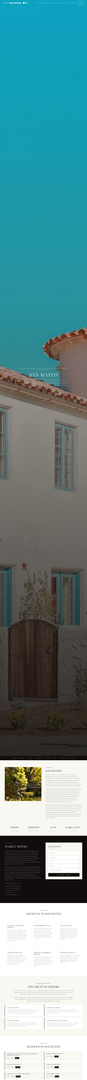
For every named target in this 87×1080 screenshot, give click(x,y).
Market (22, 758)
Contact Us (71, 3)
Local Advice (71, 758)
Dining (54, 758)
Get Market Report (64, 874)
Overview (14, 758)
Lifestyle (29, 758)
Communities (58, 3)
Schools (47, 758)
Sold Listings (40, 3)
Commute (62, 758)
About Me (49, 3)
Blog (64, 3)
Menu (81, 3)
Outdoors (38, 758)
